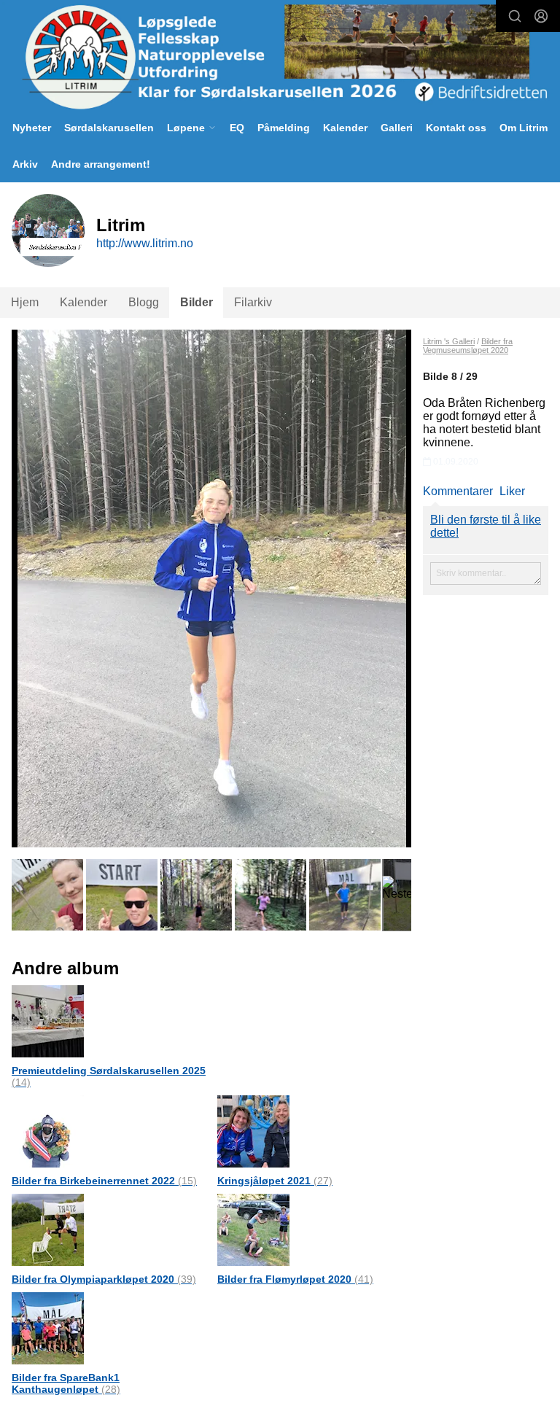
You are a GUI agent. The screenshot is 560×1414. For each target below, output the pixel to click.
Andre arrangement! (100, 164)
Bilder (196, 302)
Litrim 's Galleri (449, 341)
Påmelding (283, 127)
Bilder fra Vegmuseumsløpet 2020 (468, 345)
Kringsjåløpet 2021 (274, 1180)
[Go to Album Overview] (48, 1020)
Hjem (25, 302)
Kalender (345, 127)
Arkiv (25, 164)
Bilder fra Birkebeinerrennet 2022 (104, 1180)
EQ (237, 127)
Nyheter (31, 127)
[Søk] (515, 16)
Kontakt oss (456, 127)
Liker (512, 491)
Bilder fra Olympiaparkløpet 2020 (104, 1279)
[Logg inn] (541, 16)
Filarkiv (253, 302)
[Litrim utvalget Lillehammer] (280, 56)
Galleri (397, 127)
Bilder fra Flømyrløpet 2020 (295, 1279)
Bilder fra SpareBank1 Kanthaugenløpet (66, 1383)
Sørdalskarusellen (109, 127)
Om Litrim (523, 127)
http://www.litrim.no (144, 243)
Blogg (143, 302)
